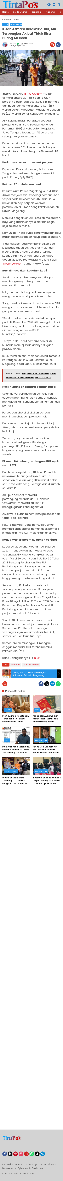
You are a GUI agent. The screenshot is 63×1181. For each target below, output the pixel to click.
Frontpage (31, 1164)
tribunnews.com (12, 263)
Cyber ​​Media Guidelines (30, 1168)
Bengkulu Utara (41, 740)
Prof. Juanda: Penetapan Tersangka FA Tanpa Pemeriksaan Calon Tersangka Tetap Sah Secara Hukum (15, 719)
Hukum (16, 664)
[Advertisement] (31, 821)
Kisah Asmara (32, 664)
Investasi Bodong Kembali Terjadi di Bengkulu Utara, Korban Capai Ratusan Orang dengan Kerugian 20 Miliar (47, 780)
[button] (49, 4)
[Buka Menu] (54, 4)
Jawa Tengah (16, 24)
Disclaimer (7, 1168)
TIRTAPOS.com (33, 94)
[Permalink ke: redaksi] (5, 44)
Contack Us (47, 1164)
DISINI (37, 658)
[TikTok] (37, 1154)
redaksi (12, 44)
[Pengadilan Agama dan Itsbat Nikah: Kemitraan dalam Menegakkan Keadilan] (47, 704)
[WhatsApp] (58, 683)
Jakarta (8, 709)
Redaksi (6, 1164)
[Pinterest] (15, 1154)
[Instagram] (21, 1154)
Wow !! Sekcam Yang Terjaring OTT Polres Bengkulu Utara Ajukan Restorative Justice (14, 780)
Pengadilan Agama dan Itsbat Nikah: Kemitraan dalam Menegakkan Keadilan (45, 719)
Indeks (18, 1164)
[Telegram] (52, 683)
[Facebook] (41, 683)
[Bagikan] (58, 44)
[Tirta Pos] (20, 4)
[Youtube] (26, 1154)
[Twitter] (46, 683)
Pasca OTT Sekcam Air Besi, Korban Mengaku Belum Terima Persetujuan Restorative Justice (47, 749)
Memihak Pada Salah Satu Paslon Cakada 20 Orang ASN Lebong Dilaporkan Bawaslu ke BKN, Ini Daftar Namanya (16, 749)
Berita (5, 24)
